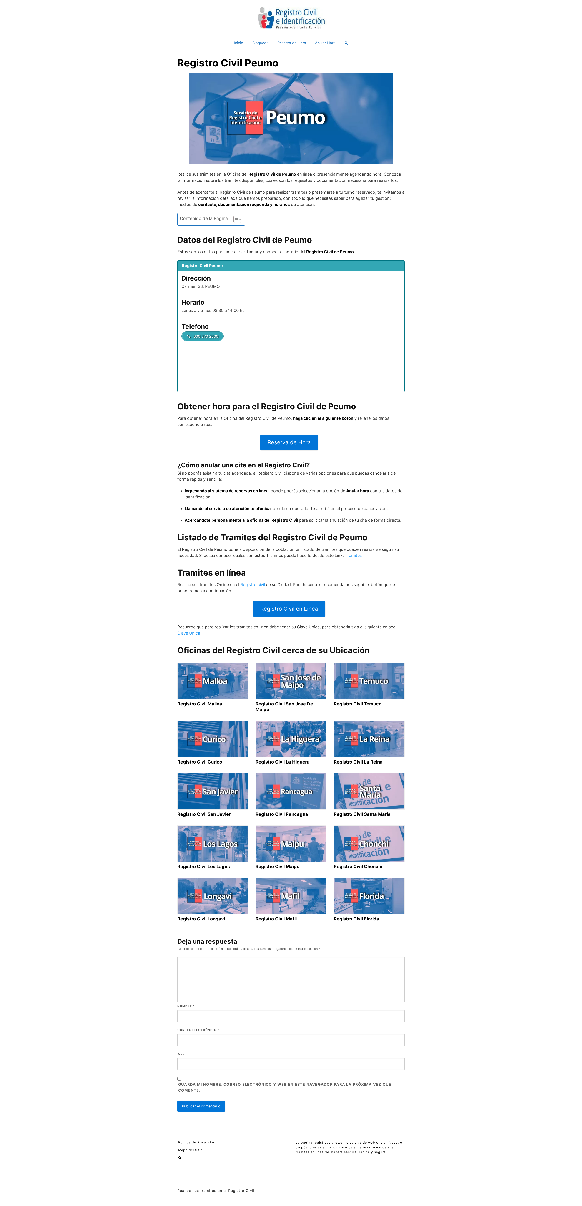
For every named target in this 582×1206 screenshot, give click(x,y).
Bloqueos (260, 42)
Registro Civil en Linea (289, 608)
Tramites (353, 555)
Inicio (238, 42)
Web (181, 1054)
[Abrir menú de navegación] (346, 42)
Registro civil (252, 584)
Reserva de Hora (291, 42)
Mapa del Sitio (190, 1150)
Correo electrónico (198, 1030)
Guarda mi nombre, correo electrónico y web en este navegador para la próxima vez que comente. (284, 1087)
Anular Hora (325, 42)
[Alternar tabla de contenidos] (235, 219)
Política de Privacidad (197, 1142)
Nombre (186, 1006)
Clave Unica (188, 633)
